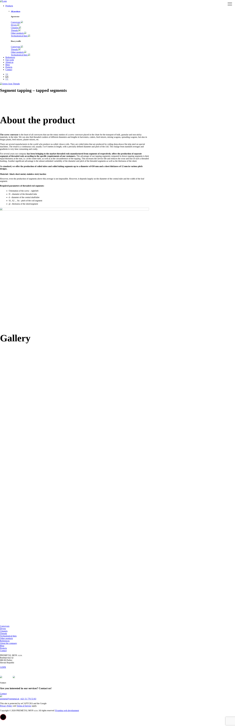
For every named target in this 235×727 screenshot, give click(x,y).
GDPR (3, 667)
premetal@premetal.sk (9, 699)
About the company (8, 643)
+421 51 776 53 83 (28, 699)
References (5, 641)
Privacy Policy (6, 706)
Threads (16, 84)
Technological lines (8, 636)
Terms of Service (24, 706)
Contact (3, 650)
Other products (6, 638)
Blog (2, 646)
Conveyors (4, 626)
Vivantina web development (67, 710)
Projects (3, 648)
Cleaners (3, 631)
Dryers (3, 628)
